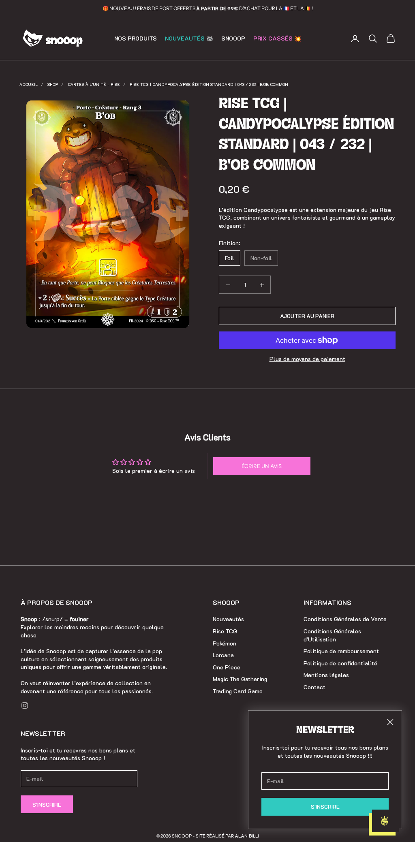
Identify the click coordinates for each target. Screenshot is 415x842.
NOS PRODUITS (135, 38)
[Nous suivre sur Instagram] (25, 705)
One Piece (226, 667)
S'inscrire (46, 804)
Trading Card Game (238, 691)
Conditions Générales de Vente (345, 619)
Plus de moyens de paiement (307, 359)
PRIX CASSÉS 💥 (277, 38)
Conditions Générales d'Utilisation (332, 635)
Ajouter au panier (307, 315)
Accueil (28, 84)
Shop (52, 84)
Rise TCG (225, 631)
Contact (314, 687)
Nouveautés (228, 619)
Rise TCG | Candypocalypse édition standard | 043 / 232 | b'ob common (209, 84)
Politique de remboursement (341, 651)
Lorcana (223, 655)
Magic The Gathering (240, 679)
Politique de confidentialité (340, 663)
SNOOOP (233, 38)
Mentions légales (326, 675)
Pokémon (224, 643)
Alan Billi (247, 836)
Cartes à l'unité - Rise (94, 84)
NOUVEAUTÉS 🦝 (189, 38)
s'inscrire (325, 806)
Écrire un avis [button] (262, 466)
